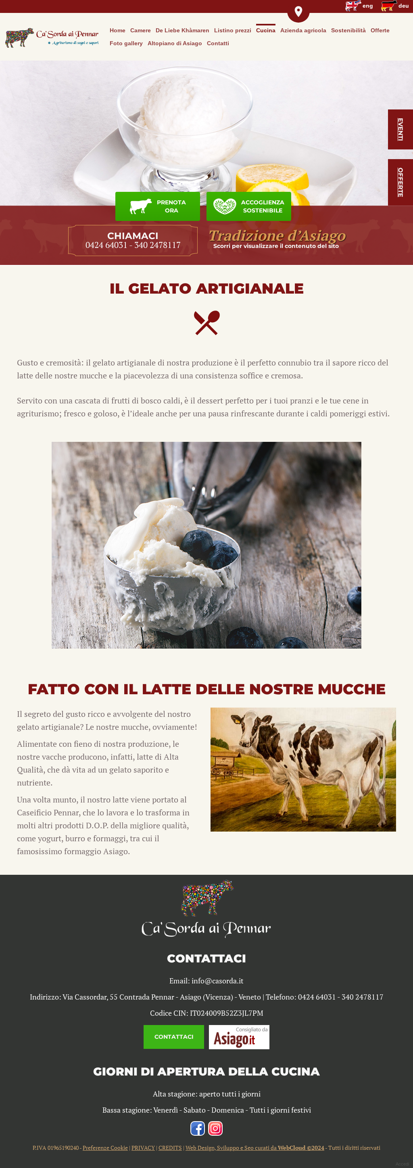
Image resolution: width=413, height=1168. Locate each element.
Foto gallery (126, 43)
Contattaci (174, 1036)
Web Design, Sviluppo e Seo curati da (255, 1147)
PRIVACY (143, 1147)
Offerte (380, 30)
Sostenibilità (348, 30)
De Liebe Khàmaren (182, 30)
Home (117, 30)
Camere (140, 30)
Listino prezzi (232, 30)
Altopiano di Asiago (175, 43)
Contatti (218, 43)
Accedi (402, 1164)
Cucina (265, 30)
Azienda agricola (303, 30)
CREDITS (170, 1147)
